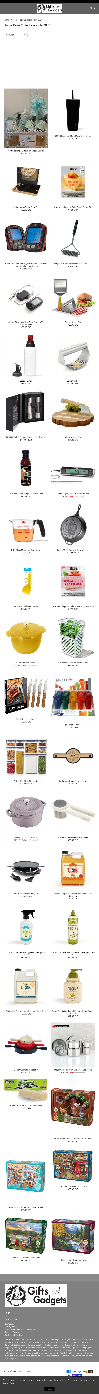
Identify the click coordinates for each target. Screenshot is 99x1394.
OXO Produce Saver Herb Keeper (73, 662)
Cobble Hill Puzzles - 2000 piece (73, 1260)
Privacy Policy (10, 1326)
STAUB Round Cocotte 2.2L (26, 837)
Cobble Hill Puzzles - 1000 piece (26, 1257)
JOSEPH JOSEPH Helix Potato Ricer (73, 837)
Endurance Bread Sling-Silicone (73, 781)
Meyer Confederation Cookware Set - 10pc (73, 1069)
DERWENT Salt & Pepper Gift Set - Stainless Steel (26, 437)
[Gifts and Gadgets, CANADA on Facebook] (6, 1314)
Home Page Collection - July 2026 (28, 20)
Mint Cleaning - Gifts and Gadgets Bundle (26, 150)
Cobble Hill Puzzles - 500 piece (72, 1186)
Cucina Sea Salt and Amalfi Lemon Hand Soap (26, 1011)
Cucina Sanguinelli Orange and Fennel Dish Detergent (73, 894)
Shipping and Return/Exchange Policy (21, 1329)
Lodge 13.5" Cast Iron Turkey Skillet (73, 550)
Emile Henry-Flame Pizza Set (26, 207)
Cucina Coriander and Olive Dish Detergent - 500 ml (73, 953)
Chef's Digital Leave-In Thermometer (73, 493)
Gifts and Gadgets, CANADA (20, 1371)
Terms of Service (12, 1332)
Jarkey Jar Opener (73, 724)
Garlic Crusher (73, 381)
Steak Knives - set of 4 (26, 719)
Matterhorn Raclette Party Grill (26, 893)
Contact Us (9, 1324)
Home (6, 20)
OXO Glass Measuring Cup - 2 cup (26, 550)
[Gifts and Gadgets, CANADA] (49, 8)
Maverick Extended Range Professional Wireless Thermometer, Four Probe (26, 264)
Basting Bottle (26, 381)
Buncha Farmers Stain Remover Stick (26, 1105)
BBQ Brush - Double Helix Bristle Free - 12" (73, 263)
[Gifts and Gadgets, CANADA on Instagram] (9, 1314)
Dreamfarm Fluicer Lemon (26, 606)
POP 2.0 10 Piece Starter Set (26, 781)
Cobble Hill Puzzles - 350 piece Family (26, 1207)
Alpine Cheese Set (73, 437)
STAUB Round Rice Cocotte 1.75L (26, 662)
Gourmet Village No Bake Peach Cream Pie (73, 207)
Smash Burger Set (73, 322)
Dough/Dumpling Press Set (26, 1069)
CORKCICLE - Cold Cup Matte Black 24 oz (73, 136)
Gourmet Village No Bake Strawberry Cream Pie (73, 606)
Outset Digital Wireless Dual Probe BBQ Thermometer (26, 323)
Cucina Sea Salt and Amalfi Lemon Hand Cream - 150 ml (73, 1012)
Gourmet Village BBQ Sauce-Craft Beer (26, 493)
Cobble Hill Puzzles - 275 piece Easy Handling (73, 1138)
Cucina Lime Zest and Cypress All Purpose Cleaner (25, 953)
